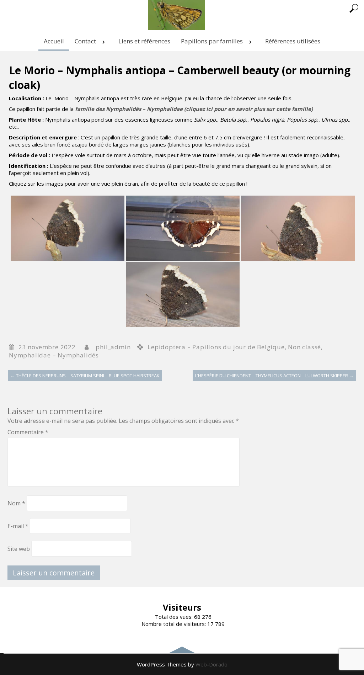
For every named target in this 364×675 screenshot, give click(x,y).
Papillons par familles (212, 41)
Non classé (304, 347)
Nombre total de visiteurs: (174, 623)
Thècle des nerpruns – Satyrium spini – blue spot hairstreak (85, 375)
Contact (85, 41)
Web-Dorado (212, 664)
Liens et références (144, 41)
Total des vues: (174, 616)
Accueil (54, 41)
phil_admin (113, 347)
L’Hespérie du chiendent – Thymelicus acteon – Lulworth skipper (274, 375)
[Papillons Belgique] (176, 28)
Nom (16, 503)
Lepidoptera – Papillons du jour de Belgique (216, 347)
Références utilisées (292, 41)
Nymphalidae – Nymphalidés (54, 355)
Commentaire (27, 432)
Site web (18, 549)
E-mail (17, 526)
